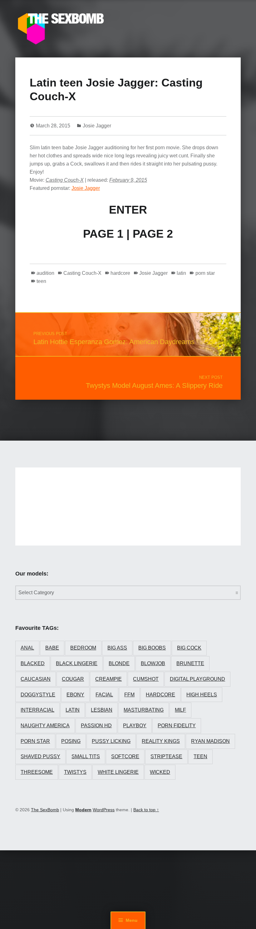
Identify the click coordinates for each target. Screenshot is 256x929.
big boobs (152, 647)
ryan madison (210, 741)
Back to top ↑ (146, 809)
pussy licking (111, 741)
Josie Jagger (97, 125)
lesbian (101, 710)
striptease (166, 756)
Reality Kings (161, 741)
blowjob (153, 663)
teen (41, 281)
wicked (160, 772)
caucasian (36, 679)
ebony (75, 694)
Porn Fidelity (177, 725)
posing (71, 741)
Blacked (33, 663)
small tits (85, 756)
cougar (73, 679)
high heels (201, 694)
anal (27, 647)
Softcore (125, 756)
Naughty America (45, 725)
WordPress (104, 809)
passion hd (96, 725)
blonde (119, 663)
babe (52, 647)
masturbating (144, 710)
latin (181, 273)
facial (104, 694)
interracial (37, 710)
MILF (180, 710)
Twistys (75, 772)
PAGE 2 (153, 233)
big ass (117, 647)
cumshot (146, 679)
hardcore (120, 273)
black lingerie (76, 663)
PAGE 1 (103, 233)
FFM (129, 694)
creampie (108, 679)
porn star (204, 273)
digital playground (197, 679)
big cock (189, 647)
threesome (37, 772)
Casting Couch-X (82, 273)
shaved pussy (40, 756)
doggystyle (38, 694)
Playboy (134, 725)
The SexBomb (45, 809)
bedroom (83, 647)
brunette (190, 663)
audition (45, 273)
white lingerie (118, 772)
